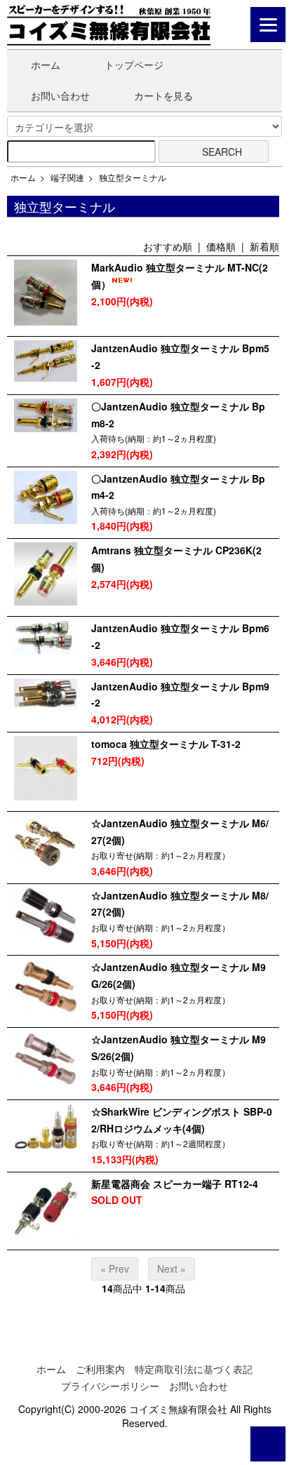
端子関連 (67, 177)
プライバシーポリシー (110, 1386)
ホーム (45, 65)
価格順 (221, 246)
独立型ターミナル (132, 177)
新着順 (264, 246)
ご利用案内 (100, 1369)
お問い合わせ (60, 95)
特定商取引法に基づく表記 (194, 1369)
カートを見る (163, 95)
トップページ (134, 65)
